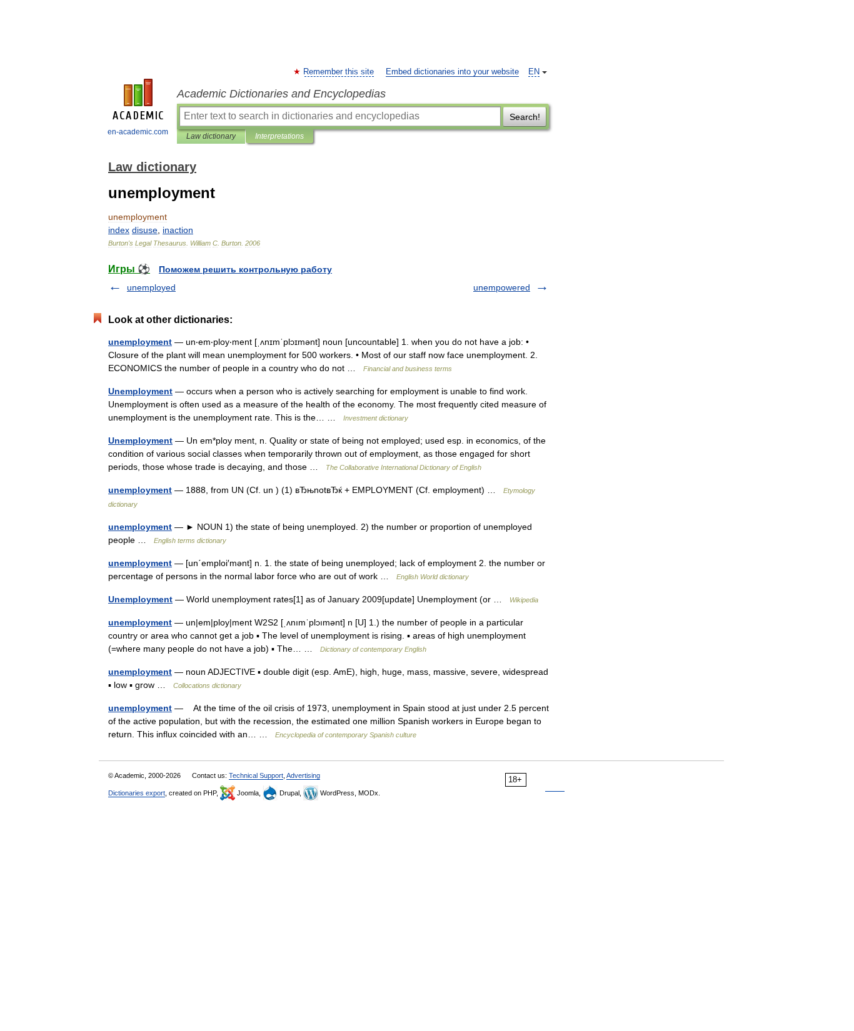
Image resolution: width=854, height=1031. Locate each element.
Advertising (303, 775)
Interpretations (279, 136)
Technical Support (256, 775)
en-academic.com (138, 131)
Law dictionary (211, 136)
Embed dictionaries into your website (452, 71)
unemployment (140, 342)
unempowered (501, 287)
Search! (525, 117)
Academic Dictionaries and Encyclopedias (281, 93)
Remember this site (339, 71)
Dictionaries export (136, 793)
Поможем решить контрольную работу (245, 269)
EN (534, 71)
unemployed (151, 287)
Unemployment (140, 391)
